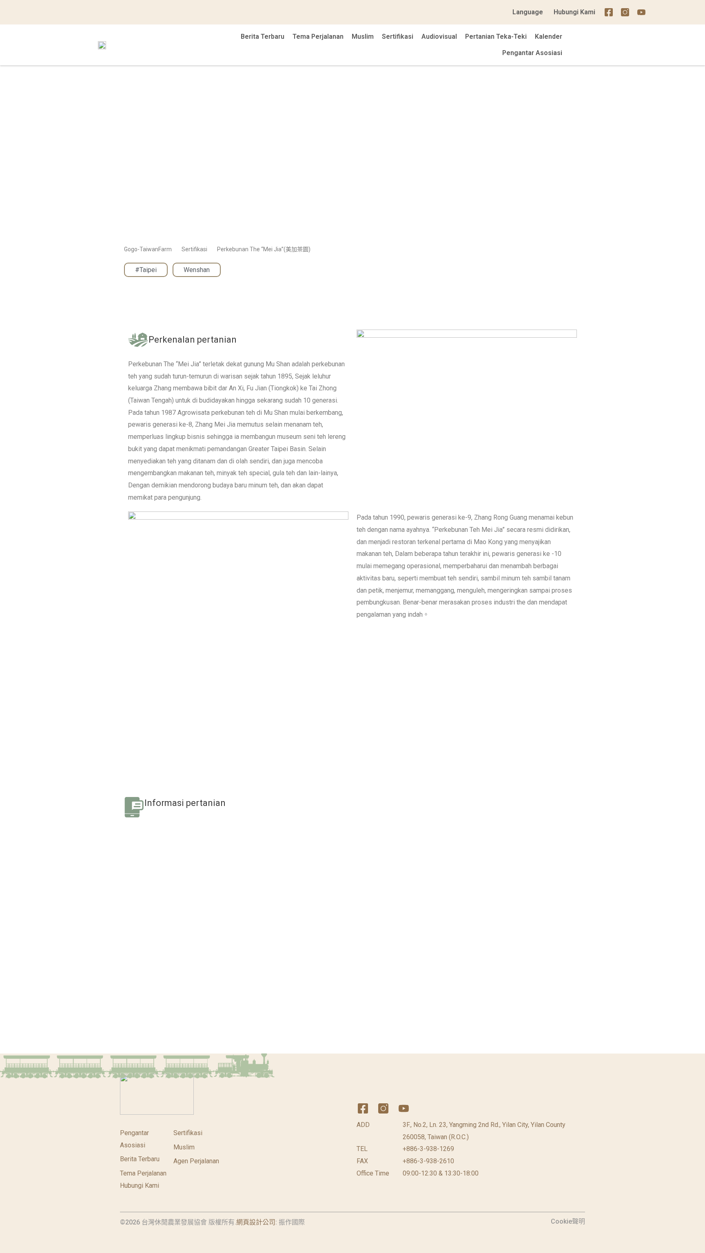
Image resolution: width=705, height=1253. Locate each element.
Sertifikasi (397, 36)
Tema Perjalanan (318, 36)
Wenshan (197, 270)
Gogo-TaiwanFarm (148, 249)
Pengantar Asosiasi (532, 53)
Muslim (363, 36)
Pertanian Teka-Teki (496, 36)
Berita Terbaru (262, 36)
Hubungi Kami (574, 12)
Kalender (548, 36)
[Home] (658, 12)
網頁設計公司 (255, 1222)
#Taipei (146, 270)
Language (527, 12)
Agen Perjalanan (196, 1161)
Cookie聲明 (568, 1221)
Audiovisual (439, 36)
